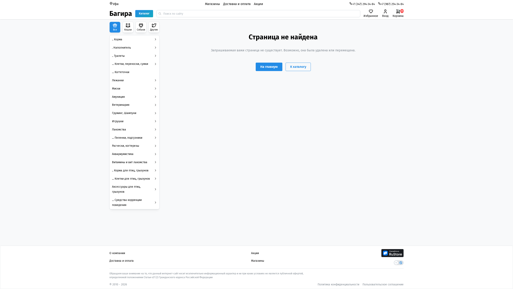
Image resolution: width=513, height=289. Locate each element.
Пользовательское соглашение (383, 284)
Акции (258, 4)
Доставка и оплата (237, 4)
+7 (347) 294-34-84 (363, 4)
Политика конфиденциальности (338, 284)
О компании (117, 253)
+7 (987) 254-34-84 (392, 4)
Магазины (212, 4)
